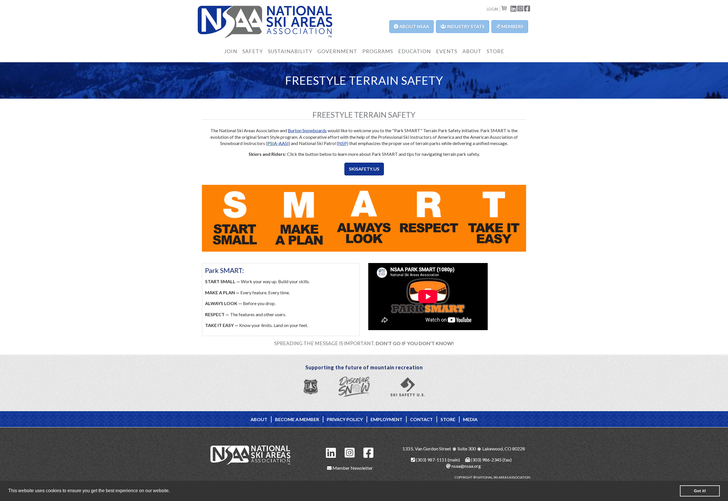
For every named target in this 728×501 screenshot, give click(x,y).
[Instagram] (350, 452)
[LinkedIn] (331, 452)
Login (492, 9)
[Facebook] (368, 452)
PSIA (272, 143)
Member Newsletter (352, 468)
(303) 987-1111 (431, 459)
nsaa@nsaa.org (466, 466)
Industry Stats (465, 26)
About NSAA (413, 26)
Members (512, 26)
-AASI (283, 143)
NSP (342, 143)
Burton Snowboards (307, 130)
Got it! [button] (700, 490)
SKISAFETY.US (364, 168)
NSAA (265, 22)
